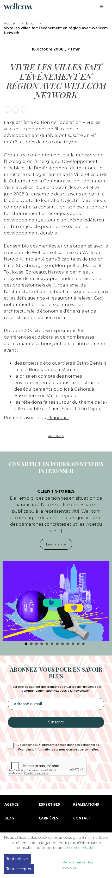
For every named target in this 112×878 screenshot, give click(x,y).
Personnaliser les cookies (77, 865)
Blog (30, 23)
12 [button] (83, 643)
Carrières (48, 818)
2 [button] (31, 643)
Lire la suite (56, 544)
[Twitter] (15, 109)
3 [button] (36, 643)
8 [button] (62, 643)
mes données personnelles (78, 749)
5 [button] (47, 643)
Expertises (49, 804)
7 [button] (57, 643)
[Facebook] (7, 109)
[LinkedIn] (24, 109)
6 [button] (52, 643)
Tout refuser (17, 858)
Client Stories (56, 491)
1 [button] (26, 643)
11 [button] (78, 643)
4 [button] (41, 643)
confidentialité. (82, 847)
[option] (56, 562)
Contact (82, 818)
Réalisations (86, 804)
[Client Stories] (56, 601)
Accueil (10, 23)
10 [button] (73, 643)
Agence (11, 804)
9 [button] (67, 643)
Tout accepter (19, 869)
